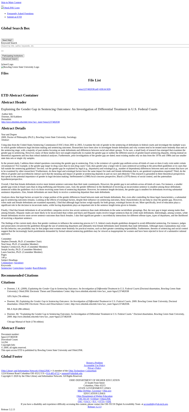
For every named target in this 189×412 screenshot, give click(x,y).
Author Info (7, 114)
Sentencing (6, 268)
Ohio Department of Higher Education (95, 396)
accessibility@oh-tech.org (156, 404)
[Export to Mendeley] (55, 274)
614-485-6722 (53, 373)
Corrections (18, 268)
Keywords (6, 265)
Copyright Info (8, 345)
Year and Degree (9, 134)
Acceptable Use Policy (94, 365)
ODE (108, 401)
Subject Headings (9, 260)
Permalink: (6, 119)
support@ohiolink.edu (72, 373)
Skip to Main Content (11, 2)
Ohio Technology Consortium (82, 370)
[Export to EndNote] (45, 274)
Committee (6, 239)
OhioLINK (105, 399)
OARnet (95, 399)
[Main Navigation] (2, 5)
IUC (95, 401)
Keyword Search (9, 43)
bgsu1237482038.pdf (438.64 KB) (94, 89)
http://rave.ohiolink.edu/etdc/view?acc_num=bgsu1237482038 (30, 122)
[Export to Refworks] (40, 274)
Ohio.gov (107, 391)
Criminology (7, 262)
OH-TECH (83, 399)
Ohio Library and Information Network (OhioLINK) (25, 370)
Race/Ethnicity (40, 268)
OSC (80, 401)
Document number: (10, 334)
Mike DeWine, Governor (89, 391)
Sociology (19, 262)
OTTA (101, 401)
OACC (87, 401)
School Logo (7, 64)
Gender (28, 268)
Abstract (5, 140)
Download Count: (9, 339)
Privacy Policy (94, 368)
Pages (4, 254)
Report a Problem (94, 362)
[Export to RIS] (50, 274)
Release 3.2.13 (94, 407)
